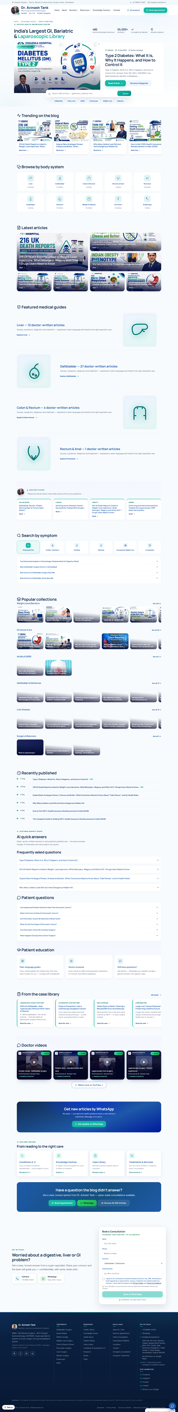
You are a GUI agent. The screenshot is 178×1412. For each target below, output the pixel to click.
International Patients (121, 1341)
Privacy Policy (138, 1283)
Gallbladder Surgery (64, 1330)
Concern (105, 1259)
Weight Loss (107, 101)
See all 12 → (156, 710)
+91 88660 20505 (138, 2)
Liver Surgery (61, 1352)
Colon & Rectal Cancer (65, 1344)
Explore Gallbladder (68, 376)
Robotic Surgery (62, 1356)
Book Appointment (157, 10)
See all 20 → (156, 630)
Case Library (88, 1344)
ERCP (58, 1363)
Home (57, 10)
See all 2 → (157, 657)
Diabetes (120, 101)
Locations (116, 1344)
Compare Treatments (121, 1356)
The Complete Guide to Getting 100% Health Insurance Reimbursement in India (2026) (69, 819)
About (64, 10)
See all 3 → (157, 736)
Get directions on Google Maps (151, 1357)
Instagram (146, 1378)
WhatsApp (88, 1203)
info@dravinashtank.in (158, 2)
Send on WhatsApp (132, 1294)
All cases (155, 995)
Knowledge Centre (91, 1333)
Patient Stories (89, 1341)
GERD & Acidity (62, 1337)
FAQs (86, 1359)
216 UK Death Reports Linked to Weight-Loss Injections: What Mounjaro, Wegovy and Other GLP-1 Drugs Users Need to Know (86, 787)
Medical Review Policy (158, 1407)
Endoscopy (94, 101)
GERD (83, 101)
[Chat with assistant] (172, 1406)
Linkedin (145, 1386)
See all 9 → (157, 603)
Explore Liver (22, 335)
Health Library (89, 1330)
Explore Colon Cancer (25, 417)
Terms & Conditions (154, 1283)
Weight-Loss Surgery (64, 1341)
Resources (85, 10)
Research (87, 1352)
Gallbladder (58, 101)
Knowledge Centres (102, 10)
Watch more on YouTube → (90, 1085)
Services (73, 10)
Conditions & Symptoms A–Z (94, 1348)
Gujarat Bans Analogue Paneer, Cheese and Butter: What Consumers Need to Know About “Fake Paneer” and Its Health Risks (85, 795)
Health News (88, 1337)
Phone (104, 1249)
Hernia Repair (61, 1333)
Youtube (145, 1382)
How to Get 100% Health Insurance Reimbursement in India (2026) (61, 811)
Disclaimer (100, 1407)
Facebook (146, 1375)
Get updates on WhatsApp (90, 1124)
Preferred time (107, 1269)
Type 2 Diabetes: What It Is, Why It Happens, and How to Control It (60, 779)
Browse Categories (139, 83)
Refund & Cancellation (141, 1407)
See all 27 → (156, 683)
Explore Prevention (68, 459)
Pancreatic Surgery (63, 1348)
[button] (34, 1065)
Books (86, 1356)
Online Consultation (120, 1337)
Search (125, 94)
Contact (116, 10)
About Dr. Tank (118, 1330)
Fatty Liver (72, 101)
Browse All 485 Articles (115, 1203)
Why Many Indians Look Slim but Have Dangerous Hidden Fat (58, 803)
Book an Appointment (121, 1333)
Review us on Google (150, 1389)
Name (104, 1239)
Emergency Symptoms (121, 1352)
